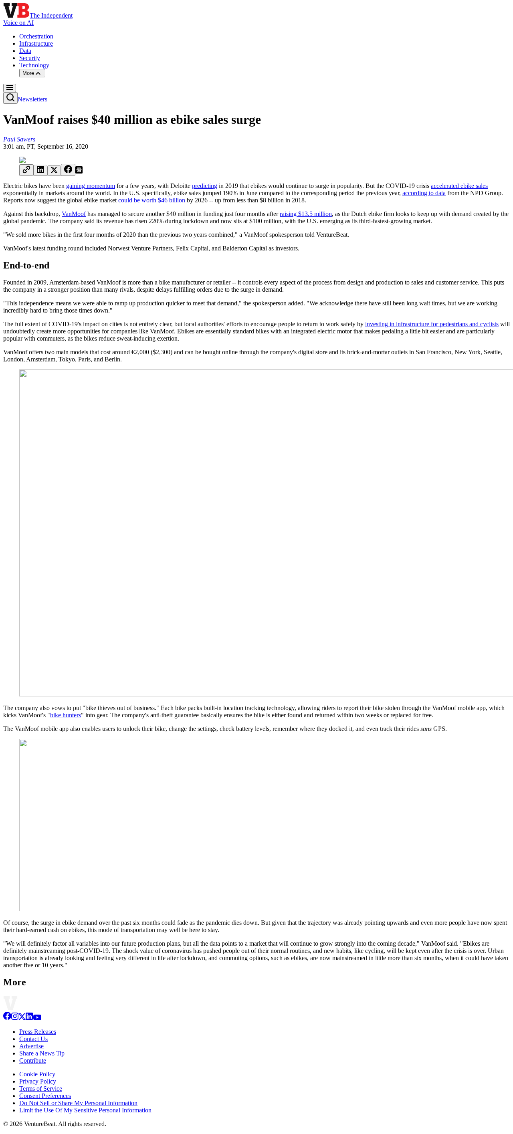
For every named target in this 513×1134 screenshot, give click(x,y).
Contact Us (33, 1038)
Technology (34, 65)
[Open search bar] (10, 98)
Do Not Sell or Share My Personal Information (78, 1103)
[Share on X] (54, 170)
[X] (22, 1018)
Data (25, 50)
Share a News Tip (42, 1053)
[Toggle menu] (9, 88)
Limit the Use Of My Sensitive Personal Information (85, 1110)
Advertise (31, 1046)
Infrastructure (36, 43)
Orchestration (36, 36)
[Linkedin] (29, 1018)
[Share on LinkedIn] (40, 170)
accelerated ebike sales (459, 185)
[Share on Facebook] (68, 170)
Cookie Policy (37, 1074)
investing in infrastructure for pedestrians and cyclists (432, 324)
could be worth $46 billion (151, 200)
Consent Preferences (45, 1095)
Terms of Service (40, 1088)
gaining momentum (90, 185)
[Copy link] (26, 170)
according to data (424, 193)
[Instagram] (14, 1018)
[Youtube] (37, 1018)
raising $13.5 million (306, 213)
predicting (204, 185)
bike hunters (65, 715)
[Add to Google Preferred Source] (79, 171)
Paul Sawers (19, 139)
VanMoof (74, 213)
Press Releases (37, 1031)
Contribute (32, 1060)
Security (29, 57)
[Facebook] (7, 1018)
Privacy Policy (37, 1081)
